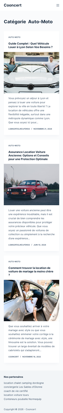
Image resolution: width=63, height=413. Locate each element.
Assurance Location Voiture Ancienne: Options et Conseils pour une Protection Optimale (28, 155)
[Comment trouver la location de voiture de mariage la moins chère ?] (31, 300)
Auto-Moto (14, 37)
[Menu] (57, 5)
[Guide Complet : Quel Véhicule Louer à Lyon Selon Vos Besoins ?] (31, 72)
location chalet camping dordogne (24, 382)
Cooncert (13, 5)
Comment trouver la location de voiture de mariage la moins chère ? (30, 271)
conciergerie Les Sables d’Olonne (23, 386)
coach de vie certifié (16, 390)
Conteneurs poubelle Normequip (22, 399)
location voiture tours (16, 394)
